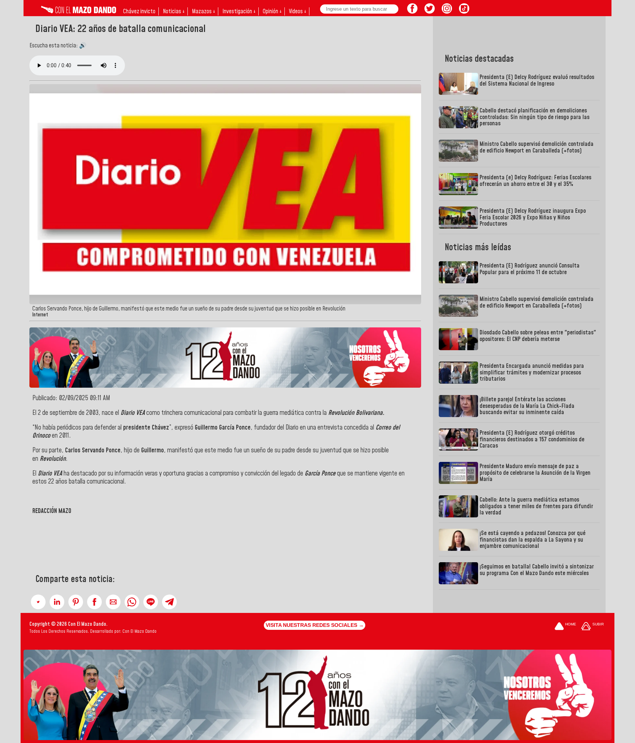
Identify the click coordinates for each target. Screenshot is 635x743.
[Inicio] (78, 11)
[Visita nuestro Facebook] (412, 11)
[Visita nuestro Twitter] (429, 11)
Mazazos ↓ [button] (203, 11)
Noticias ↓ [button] (173, 11)
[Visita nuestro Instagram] (447, 11)
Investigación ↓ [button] (238, 11)
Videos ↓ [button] (297, 11)
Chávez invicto (139, 11)
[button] (38, 602)
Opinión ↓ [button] (272, 11)
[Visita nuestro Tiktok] (464, 11)
